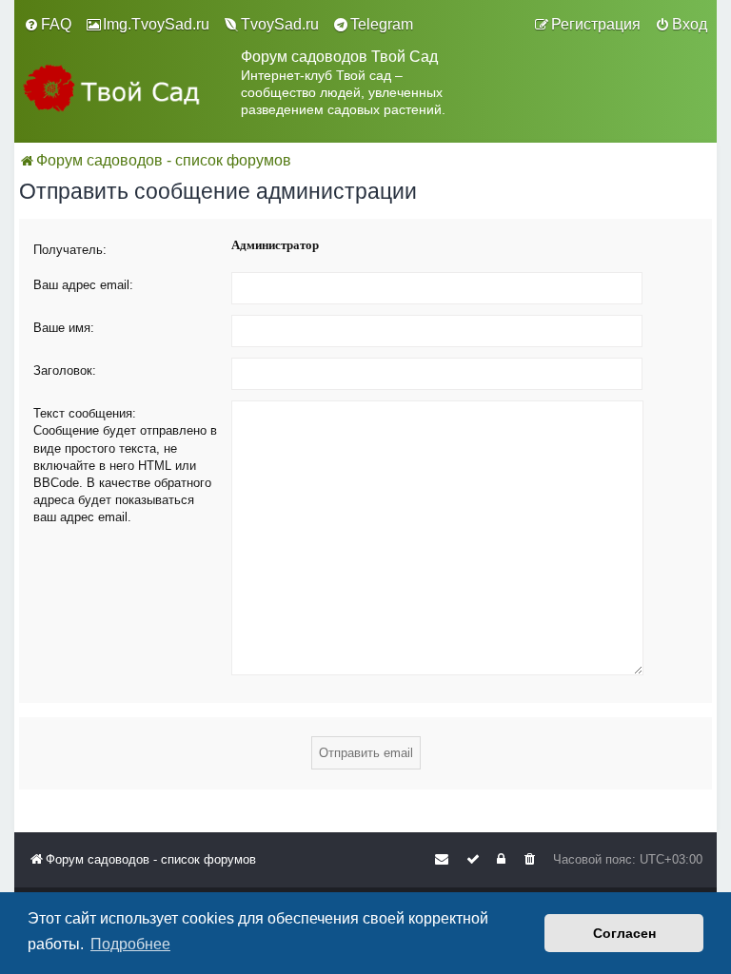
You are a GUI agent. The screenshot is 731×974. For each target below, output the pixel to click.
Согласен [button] (624, 933)
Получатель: (70, 250)
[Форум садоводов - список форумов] (127, 92)
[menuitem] (47, 24)
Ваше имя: (63, 328)
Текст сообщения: (84, 413)
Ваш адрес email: (83, 285)
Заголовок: (64, 370)
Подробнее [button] (130, 944)
